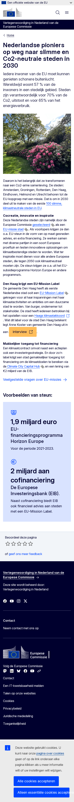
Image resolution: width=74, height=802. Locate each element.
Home (10, 35)
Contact (8, 678)
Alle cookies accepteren (36, 781)
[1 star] (8, 543)
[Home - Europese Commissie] (12, 12)
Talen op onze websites (19, 693)
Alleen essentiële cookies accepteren (43, 792)
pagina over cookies (50, 753)
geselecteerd (41, 225)
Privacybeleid (12, 708)
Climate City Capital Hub (23, 366)
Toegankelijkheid (14, 723)
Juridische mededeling (18, 716)
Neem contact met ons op (21, 628)
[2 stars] (10, 543)
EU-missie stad (13, 229)
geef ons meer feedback (25, 554)
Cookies (8, 701)
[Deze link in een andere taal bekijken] (53, 225)
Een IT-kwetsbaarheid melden (23, 686)
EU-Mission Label (52, 293)
